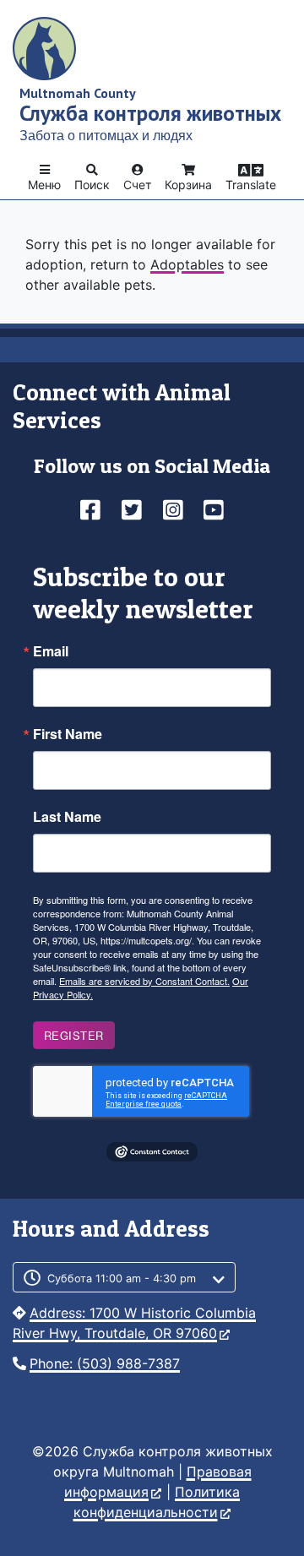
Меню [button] (44, 184)
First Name (67, 734)
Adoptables (187, 264)
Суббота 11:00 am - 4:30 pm (121, 1278)
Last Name (67, 817)
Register (74, 1035)
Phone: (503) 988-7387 (105, 1363)
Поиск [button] (92, 184)
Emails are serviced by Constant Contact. (144, 980)
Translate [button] (250, 184)
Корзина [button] (188, 184)
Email (50, 651)
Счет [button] (137, 184)
